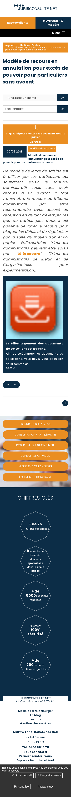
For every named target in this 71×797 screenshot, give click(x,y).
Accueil (9, 45)
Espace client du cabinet (36, 760)
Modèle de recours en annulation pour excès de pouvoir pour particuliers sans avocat (33, 158)
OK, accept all (23, 775)
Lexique (35, 719)
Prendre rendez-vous (35, 756)
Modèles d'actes (30, 45)
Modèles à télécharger (35, 711)
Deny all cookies (50, 775)
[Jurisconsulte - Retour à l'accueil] (35, 6)
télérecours (28, 253)
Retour (11, 384)
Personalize (21, 786)
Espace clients (17, 23)
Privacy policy (46, 786)
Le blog (35, 715)
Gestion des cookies (35, 723)
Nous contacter (35, 752)
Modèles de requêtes (42, 148)
